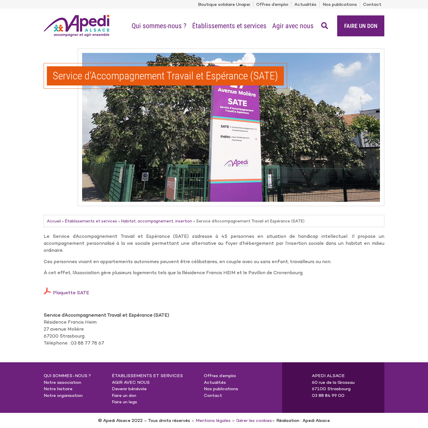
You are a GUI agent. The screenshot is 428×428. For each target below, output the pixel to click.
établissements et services (147, 375)
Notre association (62, 382)
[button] (325, 26)
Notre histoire (58, 388)
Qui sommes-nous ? (159, 26)
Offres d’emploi (272, 4)
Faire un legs (124, 401)
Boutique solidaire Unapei (224, 4)
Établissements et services (229, 26)
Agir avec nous (293, 26)
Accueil (54, 221)
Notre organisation (63, 395)
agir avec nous (131, 382)
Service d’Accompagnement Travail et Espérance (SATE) (165, 76)
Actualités (305, 4)
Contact (372, 4)
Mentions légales (213, 420)
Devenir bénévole (129, 388)
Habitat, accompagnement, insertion (156, 221)
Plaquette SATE (71, 292)
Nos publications (340, 4)
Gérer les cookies (254, 420)
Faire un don (124, 395)
